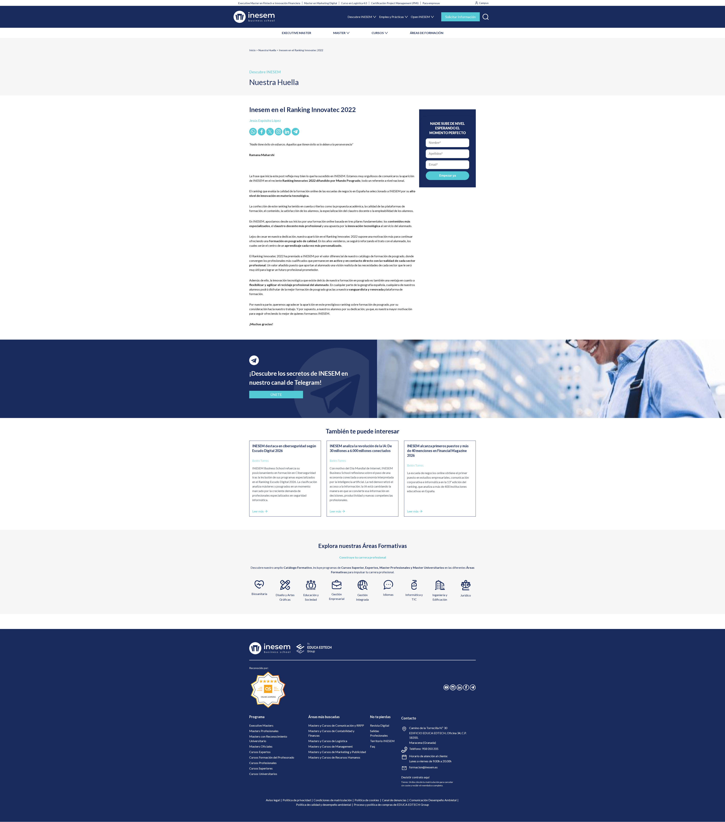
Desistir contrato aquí (415, 777)
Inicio (252, 50)
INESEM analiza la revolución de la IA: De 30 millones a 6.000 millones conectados (361, 448)
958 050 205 (430, 748)
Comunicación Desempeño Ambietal (433, 800)
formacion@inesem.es (423, 767)
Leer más (258, 511)
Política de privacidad (297, 800)
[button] (486, 16)
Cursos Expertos (260, 752)
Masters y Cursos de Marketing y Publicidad (337, 752)
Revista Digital (379, 725)
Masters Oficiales (260, 746)
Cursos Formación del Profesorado (271, 757)
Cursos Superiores (261, 768)
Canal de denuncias (394, 800)
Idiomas (388, 594)
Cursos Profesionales (263, 763)
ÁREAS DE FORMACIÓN (426, 33)
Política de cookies (367, 800)
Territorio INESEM (382, 741)
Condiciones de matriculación (333, 800)
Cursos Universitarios (263, 774)
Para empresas (431, 3)
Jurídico (465, 595)
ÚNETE (276, 394)
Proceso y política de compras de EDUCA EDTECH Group (391, 804)
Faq (372, 746)
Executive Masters (261, 725)
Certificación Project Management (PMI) (395, 3)
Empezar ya (447, 175)
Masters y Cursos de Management (330, 746)
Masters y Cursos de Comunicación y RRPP (336, 725)
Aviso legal (273, 800)
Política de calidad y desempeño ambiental (323, 804)
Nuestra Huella (267, 50)
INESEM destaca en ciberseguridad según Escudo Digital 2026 (284, 448)
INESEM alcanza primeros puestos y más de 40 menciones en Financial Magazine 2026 (438, 450)
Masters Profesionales (263, 731)
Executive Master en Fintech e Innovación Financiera (269, 3)
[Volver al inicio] (254, 17)
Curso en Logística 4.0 (354, 3)
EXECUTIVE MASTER (296, 33)
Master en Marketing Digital (320, 3)
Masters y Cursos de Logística (327, 741)
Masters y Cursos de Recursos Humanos (334, 757)
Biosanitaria (259, 594)
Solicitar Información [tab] (460, 17)
